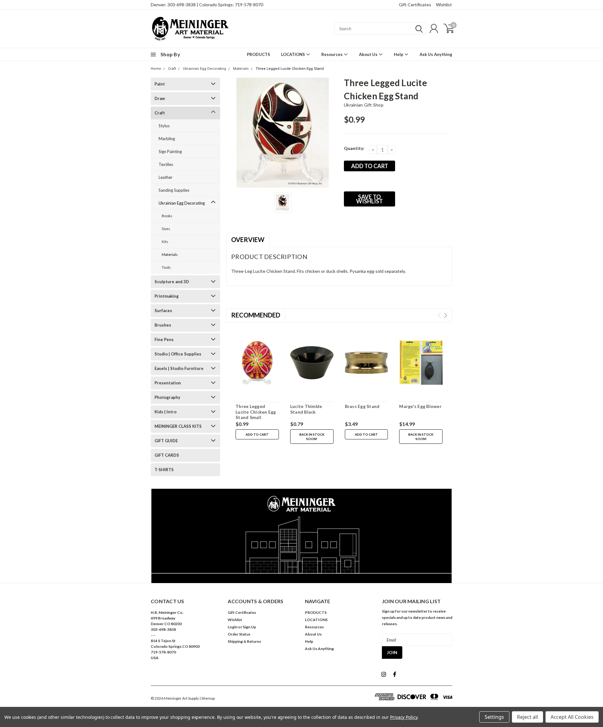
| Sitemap (207, 698)
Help (399, 54)
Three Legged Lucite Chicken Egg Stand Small (256, 412)
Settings (494, 716)
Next (445, 315)
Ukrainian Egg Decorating (204, 69)
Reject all (527, 716)
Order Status (239, 634)
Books (167, 215)
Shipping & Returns (244, 641)
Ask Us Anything (436, 54)
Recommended (255, 315)
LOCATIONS (293, 54)
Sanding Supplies (174, 190)
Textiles (166, 164)
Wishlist (444, 4)
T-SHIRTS (164, 469)
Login (232, 627)
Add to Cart (257, 434)
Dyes (166, 228)
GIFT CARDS (167, 455)
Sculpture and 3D (172, 281)
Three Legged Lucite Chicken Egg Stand (290, 69)
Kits (165, 241)
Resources (332, 54)
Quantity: (354, 148)
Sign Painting (170, 151)
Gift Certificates (415, 4)
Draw (160, 98)
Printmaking (167, 296)
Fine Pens (164, 339)
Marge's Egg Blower (420, 406)
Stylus (164, 125)
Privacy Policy (403, 717)
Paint (160, 83)
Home (156, 69)
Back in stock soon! (311, 436)
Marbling (167, 138)
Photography (167, 397)
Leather (165, 177)
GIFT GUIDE (166, 440)
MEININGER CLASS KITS (178, 426)
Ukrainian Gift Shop (363, 104)
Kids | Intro (166, 411)
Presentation (168, 382)
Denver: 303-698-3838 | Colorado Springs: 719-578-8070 (207, 4)
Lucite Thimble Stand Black (306, 409)
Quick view (257, 363)
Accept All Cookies (572, 716)
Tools (166, 267)
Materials (241, 69)
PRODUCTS (258, 54)
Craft (172, 69)
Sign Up (249, 627)
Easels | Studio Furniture (179, 368)
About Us (368, 54)
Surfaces (163, 310)
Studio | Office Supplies (178, 353)
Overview (247, 239)
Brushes (163, 325)
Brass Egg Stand (362, 406)
